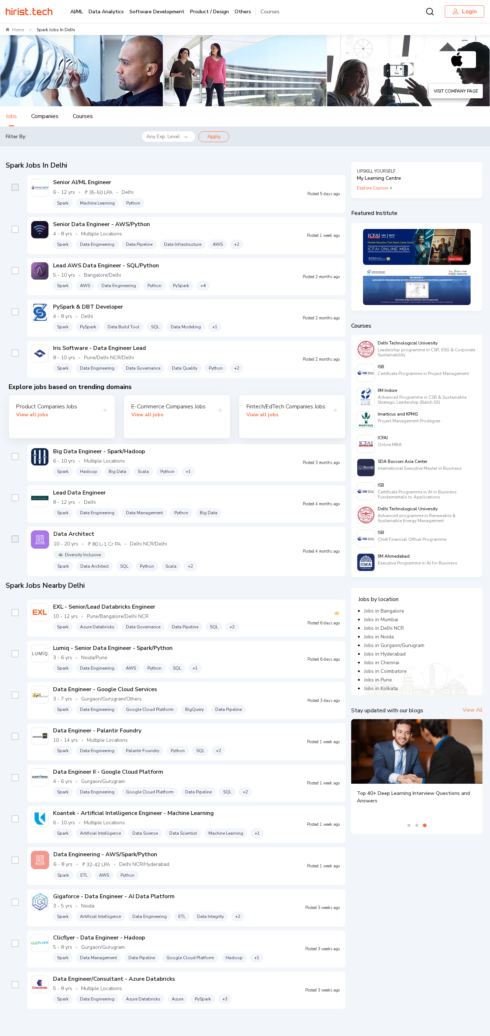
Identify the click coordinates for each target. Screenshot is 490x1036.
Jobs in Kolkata (381, 688)
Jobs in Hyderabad (385, 654)
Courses (269, 11)
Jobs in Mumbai (381, 619)
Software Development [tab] (156, 11)
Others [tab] (243, 11)
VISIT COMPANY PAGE (456, 91)
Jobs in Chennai (381, 662)
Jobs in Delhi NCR (384, 628)
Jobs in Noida (379, 636)
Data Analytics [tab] (106, 11)
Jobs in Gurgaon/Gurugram (394, 645)
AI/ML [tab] (76, 11)
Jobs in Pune (378, 679)
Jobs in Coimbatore (385, 671)
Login (469, 11)
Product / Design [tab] (209, 11)
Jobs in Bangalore (384, 611)
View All (472, 710)
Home (18, 30)
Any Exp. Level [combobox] (163, 136)
